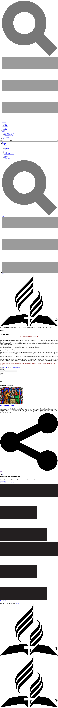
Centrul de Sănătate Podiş (7, 137)
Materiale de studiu (5, 126)
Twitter (3, 473)
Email (3, 474)
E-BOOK (5, 128)
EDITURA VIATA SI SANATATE (9, 133)
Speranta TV (6, 157)
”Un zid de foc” (5, 367)
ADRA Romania (6, 152)
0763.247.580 (17, 603)
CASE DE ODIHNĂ (7, 132)
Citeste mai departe (3, 481)
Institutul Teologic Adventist (8, 134)
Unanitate (5, 125)
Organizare (3, 130)
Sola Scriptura (6, 156)
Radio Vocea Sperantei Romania (8, 135)
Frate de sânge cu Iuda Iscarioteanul (7, 405)
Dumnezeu (5, 124)
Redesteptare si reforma (16, 367)
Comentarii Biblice (6, 127)
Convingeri (3, 123)
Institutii (3, 131)
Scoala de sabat (6, 129)
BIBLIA (5, 147)
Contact (3, 138)
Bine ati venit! (4, 122)
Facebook (3, 472)
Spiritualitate (4, 143)
